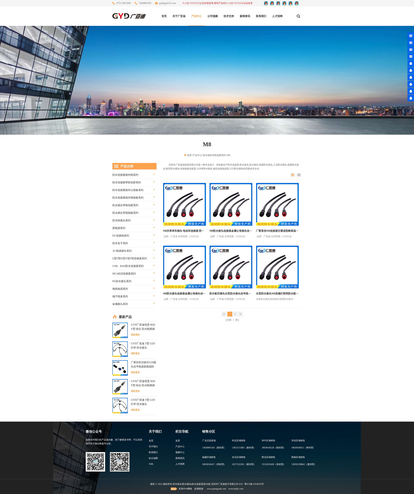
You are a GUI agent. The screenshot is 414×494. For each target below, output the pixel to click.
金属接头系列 (120, 304)
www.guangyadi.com (216, 489)
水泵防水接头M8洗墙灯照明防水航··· (277, 293)
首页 (164, 16)
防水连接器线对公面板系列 (127, 190)
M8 (228, 155)
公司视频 (212, 16)
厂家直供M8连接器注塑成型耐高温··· (277, 230)
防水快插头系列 (121, 220)
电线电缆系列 (120, 288)
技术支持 (229, 16)
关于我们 (153, 446)
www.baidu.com (235, 489)
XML (151, 464)
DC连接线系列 (120, 235)
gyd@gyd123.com (167, 3)
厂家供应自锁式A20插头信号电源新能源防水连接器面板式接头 (143, 365)
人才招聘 (277, 16)
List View (298, 175)
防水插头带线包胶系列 (214, 155)
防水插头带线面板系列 (125, 212)
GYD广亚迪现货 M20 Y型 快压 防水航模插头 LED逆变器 (143, 327)
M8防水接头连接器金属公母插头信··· (230, 230)
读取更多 (135, 334)
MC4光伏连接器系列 (124, 273)
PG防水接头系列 (121, 281)
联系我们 (261, 16)
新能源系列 (118, 228)
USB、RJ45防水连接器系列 (128, 266)
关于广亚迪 (179, 16)
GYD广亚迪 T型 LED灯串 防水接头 (143, 345)
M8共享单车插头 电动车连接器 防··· (183, 230)
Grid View (292, 175)
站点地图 (153, 458)
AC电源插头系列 (122, 250)
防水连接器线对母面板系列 (127, 197)
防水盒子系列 (120, 243)
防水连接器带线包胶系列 (126, 182)
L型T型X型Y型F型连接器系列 (129, 258)
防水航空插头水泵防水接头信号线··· (230, 293)
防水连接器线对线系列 (125, 174)
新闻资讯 (245, 16)
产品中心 (196, 16)
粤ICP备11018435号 (254, 484)
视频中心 (180, 452)
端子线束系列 (120, 296)
